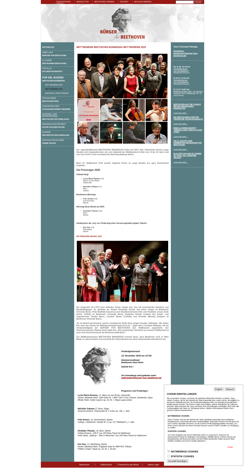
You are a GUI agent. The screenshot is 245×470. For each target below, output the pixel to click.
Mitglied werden (142, 2)
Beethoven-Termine (104, 2)
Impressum (84, 465)
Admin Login (153, 465)
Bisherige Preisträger (56, 93)
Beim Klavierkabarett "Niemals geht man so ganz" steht (188, 130)
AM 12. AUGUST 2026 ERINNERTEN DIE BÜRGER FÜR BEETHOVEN (188, 143)
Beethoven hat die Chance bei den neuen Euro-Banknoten (187, 106)
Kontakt (124, 2)
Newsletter (82, 2)
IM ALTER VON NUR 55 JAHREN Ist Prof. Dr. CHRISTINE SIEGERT (188, 156)
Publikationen (63, 2)
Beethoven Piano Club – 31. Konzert (188, 91)
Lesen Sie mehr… (181, 113)
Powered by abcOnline (128, 465)
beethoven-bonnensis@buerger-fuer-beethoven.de (186, 53)
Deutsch (230, 389)
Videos (59, 4)
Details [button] (230, 447)
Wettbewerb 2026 (53, 85)
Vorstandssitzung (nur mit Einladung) (181, 70)
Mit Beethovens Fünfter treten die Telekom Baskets (188, 118)
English (218, 389)
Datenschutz (106, 465)
